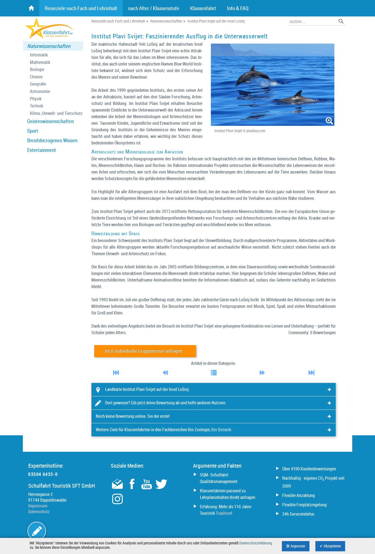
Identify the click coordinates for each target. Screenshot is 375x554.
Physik (35, 99)
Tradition (223, 513)
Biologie (37, 69)
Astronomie (40, 91)
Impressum (37, 506)
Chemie (36, 77)
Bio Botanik (221, 430)
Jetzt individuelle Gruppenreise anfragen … (145, 351)
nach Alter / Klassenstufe (153, 8)
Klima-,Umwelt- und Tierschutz (56, 113)
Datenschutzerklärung (255, 543)
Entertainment (41, 150)
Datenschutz (39, 511)
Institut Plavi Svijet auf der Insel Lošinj (216, 21)
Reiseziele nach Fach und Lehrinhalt (118, 21)
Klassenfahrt (203, 8)
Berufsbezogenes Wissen (52, 140)
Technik (36, 106)
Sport (32, 130)
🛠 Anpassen (295, 546)
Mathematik (40, 62)
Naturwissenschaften (48, 46)
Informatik (39, 55)
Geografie (38, 84)
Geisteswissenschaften (50, 121)
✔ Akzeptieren (330, 546)
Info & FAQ (237, 8)
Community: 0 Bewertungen (312, 332)
